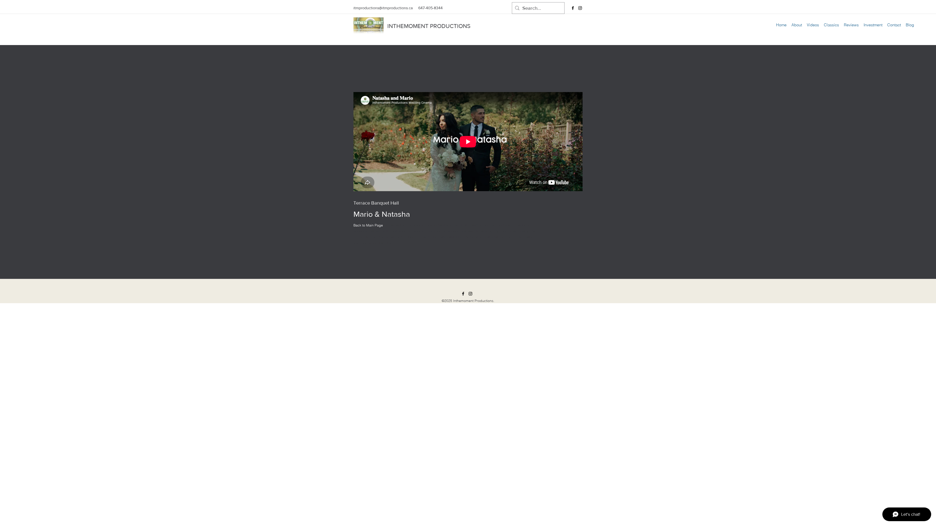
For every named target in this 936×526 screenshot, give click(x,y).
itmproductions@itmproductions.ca (383, 8)
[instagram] (580, 8)
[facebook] (572, 8)
